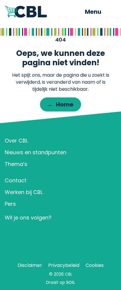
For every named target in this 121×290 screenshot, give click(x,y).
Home (60, 104)
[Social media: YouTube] (45, 232)
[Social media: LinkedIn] (11, 232)
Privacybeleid (63, 265)
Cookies (94, 265)
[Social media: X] (28, 232)
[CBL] (37, 12)
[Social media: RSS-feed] (62, 232)
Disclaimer (30, 265)
